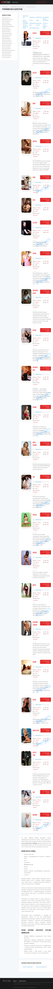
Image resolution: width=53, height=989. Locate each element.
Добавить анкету (42, 2)
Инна (34, 103)
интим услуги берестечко (41, 966)
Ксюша (35, 407)
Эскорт (37, 27)
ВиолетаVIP (36, 730)
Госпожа (31, 20)
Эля (34, 477)
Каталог (15, 980)
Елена (34, 699)
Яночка (35, 141)
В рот (31, 24)
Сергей (34, 73)
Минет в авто (38, 23)
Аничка (35, 552)
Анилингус (25, 24)
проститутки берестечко (28, 966)
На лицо (44, 24)
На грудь (38, 24)
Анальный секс (32, 17)
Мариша (35, 815)
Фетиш (24, 20)
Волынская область (17, 7)
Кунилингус (45, 23)
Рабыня (37, 20)
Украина (5, 7)
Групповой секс (46, 17)
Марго (34, 585)
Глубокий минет (33, 23)
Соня (34, 177)
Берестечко (31, 7)
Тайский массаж (33, 27)
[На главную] (5, 2)
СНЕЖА (34, 253)
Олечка (35, 515)
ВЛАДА (34, 330)
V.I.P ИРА (35, 222)
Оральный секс (39, 17)
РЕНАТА (35, 33)
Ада (34, 792)
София (34, 662)
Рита (34, 200)
